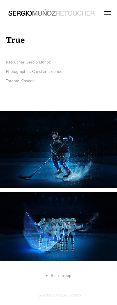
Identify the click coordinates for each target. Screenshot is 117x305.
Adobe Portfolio (68, 295)
